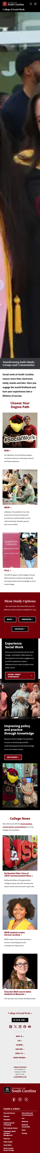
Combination (26, 619)
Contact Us (19, 1053)
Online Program (19, 1058)
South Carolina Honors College (9, 1149)
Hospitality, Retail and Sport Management (10, 1133)
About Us (19, 1036)
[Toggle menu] (35, 4)
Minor (9, 619)
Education (7, 1120)
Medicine (25, 1122)
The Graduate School (11, 1128)
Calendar (19, 1045)
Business (6, 1116)
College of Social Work (19, 1013)
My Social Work (19, 1020)
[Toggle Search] (31, 4)
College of (14, 9)
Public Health (8, 1142)
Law (23, 1118)
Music (24, 1130)
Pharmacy (7, 1139)
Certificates (19, 629)
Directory (19, 1049)
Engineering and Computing (9, 1124)
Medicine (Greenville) (26, 1126)
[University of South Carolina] (20, 1090)
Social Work (8, 1145)
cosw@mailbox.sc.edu (20, 1077)
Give (19, 1041)
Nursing (24, 1133)
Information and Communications (27, 1114)
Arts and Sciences (9, 1113)
